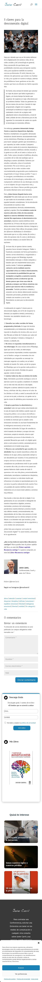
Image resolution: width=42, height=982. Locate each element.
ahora (6, 598)
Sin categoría (30, 606)
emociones (29, 601)
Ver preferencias (21, 974)
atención (12, 598)
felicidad (22, 604)
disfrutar (22, 601)
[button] (39, 943)
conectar (19, 598)
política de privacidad (28, 723)
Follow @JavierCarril (11, 582)
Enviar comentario (27, 679)
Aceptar (21, 968)
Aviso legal (34, 979)
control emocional (29, 598)
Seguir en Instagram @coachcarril (16, 587)
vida (5, 609)
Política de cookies (10, 979)
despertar (7, 601)
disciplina (15, 601)
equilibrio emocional (11, 604)
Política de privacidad (23, 979)
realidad (21, 606)
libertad (14, 606)
